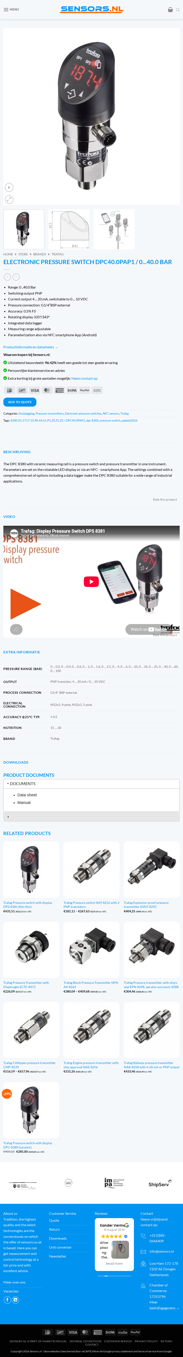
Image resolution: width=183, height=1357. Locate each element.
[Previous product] (15, 277)
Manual (24, 802)
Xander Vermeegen (117, 1225)
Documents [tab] (22, 783)
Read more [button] (114, 1264)
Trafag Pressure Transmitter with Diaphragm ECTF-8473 (26, 985)
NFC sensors (111, 413)
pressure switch (110, 420)
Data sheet (27, 795)
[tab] (91, 817)
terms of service (147, 1351)
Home (8, 254)
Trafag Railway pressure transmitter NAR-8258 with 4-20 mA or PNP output (151, 1065)
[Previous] (12, 116)
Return (166, 1341)
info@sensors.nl (162, 1251)
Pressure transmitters (50, 413)
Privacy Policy (146, 1341)
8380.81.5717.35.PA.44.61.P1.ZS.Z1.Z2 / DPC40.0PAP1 (47, 420)
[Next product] (7, 277)
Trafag (58, 254)
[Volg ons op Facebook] (7, 1300)
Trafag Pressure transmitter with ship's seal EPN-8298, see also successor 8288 (151, 985)
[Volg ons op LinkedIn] (15, 1300)
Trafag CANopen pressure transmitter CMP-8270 (29, 1065)
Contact (92, 1344)
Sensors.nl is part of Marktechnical (38, 1341)
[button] (11, 9)
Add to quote (20, 402)
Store (23, 254)
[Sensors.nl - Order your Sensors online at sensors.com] (91, 9)
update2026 (129, 420)
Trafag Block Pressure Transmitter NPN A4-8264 (91, 985)
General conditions (86, 1341)
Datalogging (26, 413)
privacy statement (122, 1351)
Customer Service (118, 1341)
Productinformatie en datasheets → (30, 347)
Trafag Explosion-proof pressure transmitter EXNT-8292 (146, 905)
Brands (39, 254)
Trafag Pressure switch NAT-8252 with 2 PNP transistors (91, 905)
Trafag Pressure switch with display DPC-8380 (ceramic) (27, 1145)
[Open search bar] (178, 9)
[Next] (170, 116)
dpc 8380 (92, 420)
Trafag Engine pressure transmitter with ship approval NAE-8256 (91, 1065)
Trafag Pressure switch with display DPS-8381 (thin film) (27, 905)
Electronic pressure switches (83, 413)
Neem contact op (84, 378)
